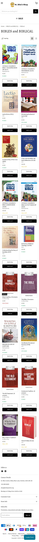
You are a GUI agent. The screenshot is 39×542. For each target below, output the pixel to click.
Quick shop (10, 81)
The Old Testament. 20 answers (8, 394)
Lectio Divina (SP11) (8, 114)
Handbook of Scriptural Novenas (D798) (28, 344)
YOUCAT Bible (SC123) (27, 441)
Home (2, 26)
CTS (3, 116)
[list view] (36, 38)
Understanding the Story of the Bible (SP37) (10, 251)
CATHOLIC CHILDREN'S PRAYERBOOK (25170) (28, 70)
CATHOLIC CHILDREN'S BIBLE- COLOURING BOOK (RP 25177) (9, 68)
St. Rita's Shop (5, 298)
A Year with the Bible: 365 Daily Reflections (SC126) (28, 159)
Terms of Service (12, 534)
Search (4, 534)
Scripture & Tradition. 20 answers (28, 392)
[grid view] (32, 38)
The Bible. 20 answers (27, 299)
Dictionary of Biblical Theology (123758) (27, 245)
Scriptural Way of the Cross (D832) (10, 160)
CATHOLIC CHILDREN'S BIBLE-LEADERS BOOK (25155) (9, 205)
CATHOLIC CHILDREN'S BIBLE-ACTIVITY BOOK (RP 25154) (28, 205)
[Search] (35, 11)
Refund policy (21, 534)
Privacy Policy (15, 536)
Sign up (27, 515)
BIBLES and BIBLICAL (12, 26)
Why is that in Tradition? (9, 438)
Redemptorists (5, 71)
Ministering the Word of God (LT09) (27, 115)
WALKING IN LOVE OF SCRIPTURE (8, 345)
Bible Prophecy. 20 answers (10, 297)
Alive (22, 247)
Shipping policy (30, 534)
